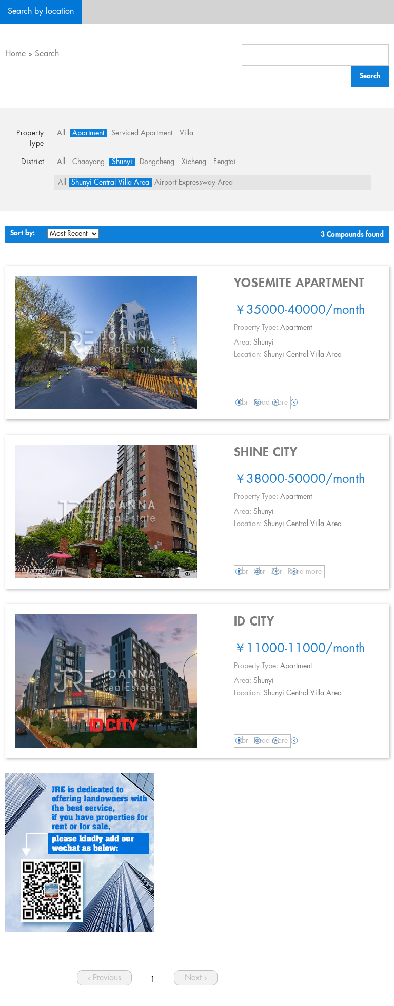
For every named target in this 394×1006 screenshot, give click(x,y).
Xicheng (194, 162)
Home (15, 54)
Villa (186, 133)
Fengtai (224, 162)
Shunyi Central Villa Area (110, 182)
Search (47, 54)
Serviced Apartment (141, 133)
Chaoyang (88, 162)
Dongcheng (157, 162)
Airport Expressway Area (193, 182)
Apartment (88, 133)
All (61, 133)
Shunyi (122, 162)
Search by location (41, 11)
